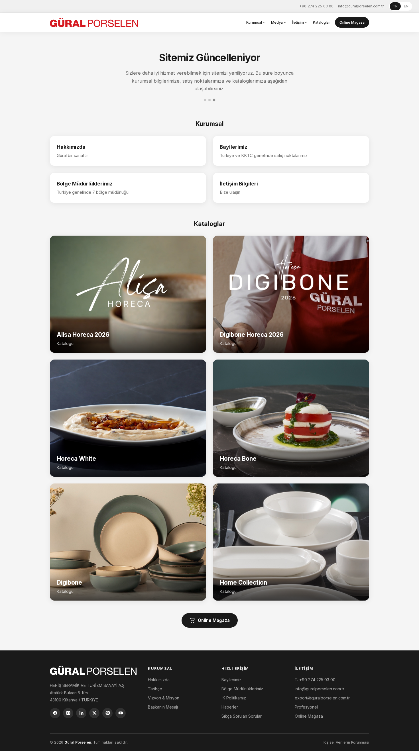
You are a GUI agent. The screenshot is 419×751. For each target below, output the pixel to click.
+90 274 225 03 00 (316, 6)
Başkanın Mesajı (163, 707)
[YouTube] (120, 713)
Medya (277, 22)
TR (395, 6)
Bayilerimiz (231, 679)
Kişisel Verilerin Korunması (346, 742)
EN (406, 6)
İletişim (298, 22)
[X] (94, 713)
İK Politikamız (233, 697)
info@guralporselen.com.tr (361, 6)
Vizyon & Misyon (163, 697)
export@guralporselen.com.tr (322, 697)
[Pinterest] (107, 713)
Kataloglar (321, 22)
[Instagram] (68, 713)
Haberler (229, 707)
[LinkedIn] (81, 713)
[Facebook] (55, 713)
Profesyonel (306, 707)
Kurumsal (254, 22)
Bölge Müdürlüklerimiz (242, 688)
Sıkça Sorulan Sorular (241, 716)
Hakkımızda (159, 679)
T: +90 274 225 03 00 (315, 679)
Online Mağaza (352, 22)
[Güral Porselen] (94, 22)
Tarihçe (155, 688)
